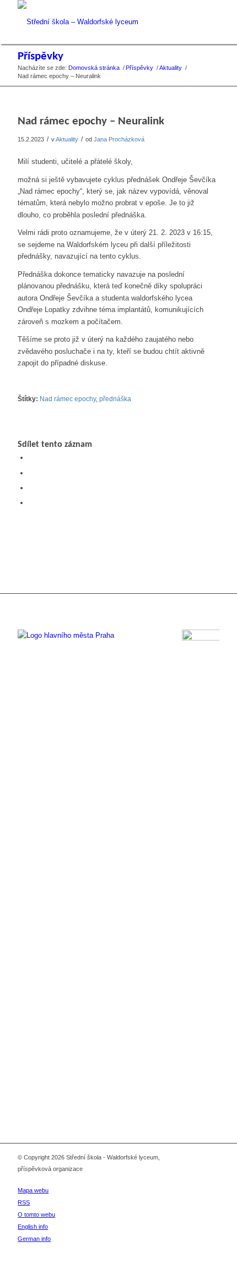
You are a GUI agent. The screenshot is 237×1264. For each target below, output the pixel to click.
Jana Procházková (119, 139)
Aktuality (67, 139)
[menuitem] (111, 1190)
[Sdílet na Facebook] (31, 457)
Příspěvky (40, 56)
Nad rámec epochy (68, 398)
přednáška (115, 398)
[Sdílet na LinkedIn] (31, 488)
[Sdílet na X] (31, 473)
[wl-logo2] (98, 22)
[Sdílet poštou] (31, 503)
